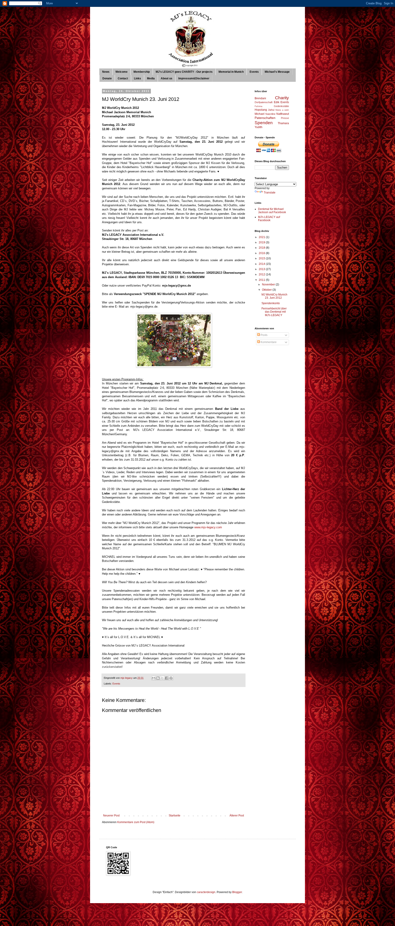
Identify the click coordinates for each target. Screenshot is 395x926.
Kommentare (268, 342)
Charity (282, 97)
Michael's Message (277, 71)
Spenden (264, 122)
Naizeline (270, 114)
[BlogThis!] (158, 678)
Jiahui (271, 109)
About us (166, 78)
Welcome (121, 71)
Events (254, 71)
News (105, 71)
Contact (123, 78)
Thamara (283, 123)
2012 (262, 274)
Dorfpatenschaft (263, 102)
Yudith (258, 127)
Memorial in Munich (231, 71)
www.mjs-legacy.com (208, 527)
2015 (262, 258)
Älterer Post (237, 815)
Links (137, 78)
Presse (285, 118)
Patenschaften (265, 118)
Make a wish (282, 110)
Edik (276, 102)
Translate (269, 192)
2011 (262, 280)
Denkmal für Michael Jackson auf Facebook (272, 210)
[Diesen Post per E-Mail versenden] (153, 678)
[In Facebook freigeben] (166, 678)
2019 (262, 242)
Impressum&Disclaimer (193, 78)
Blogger (237, 892)
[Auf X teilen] (162, 678)
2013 (262, 269)
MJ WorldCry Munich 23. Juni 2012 (274, 296)
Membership (141, 71)
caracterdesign (206, 892)
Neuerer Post (111, 815)
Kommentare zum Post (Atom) (135, 822)
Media (151, 78)
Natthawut (282, 113)
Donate (107, 78)
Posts (263, 335)
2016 (262, 253)
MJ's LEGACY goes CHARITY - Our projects (184, 71)
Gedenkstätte (281, 106)
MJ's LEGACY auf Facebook (269, 218)
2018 (262, 247)
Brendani (260, 98)
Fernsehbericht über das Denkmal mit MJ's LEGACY (274, 312)
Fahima (258, 106)
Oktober (267, 289)
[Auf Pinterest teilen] (171, 678)
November (269, 284)
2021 (262, 237)
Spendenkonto (271, 303)
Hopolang (261, 109)
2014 (262, 264)
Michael (259, 113)
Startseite (174, 815)
